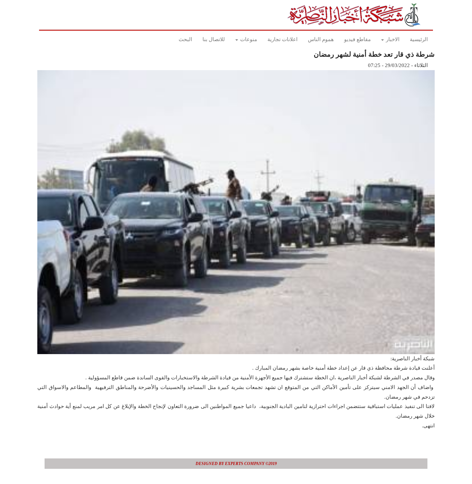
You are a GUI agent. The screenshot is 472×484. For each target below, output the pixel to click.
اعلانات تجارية (282, 39)
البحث (185, 39)
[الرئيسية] (356, 15)
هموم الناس (321, 39)
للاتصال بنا (213, 39)
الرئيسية (419, 39)
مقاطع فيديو (357, 39)
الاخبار (392, 39)
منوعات (248, 39)
